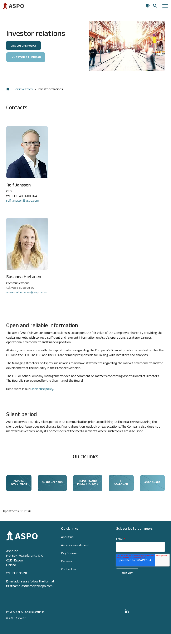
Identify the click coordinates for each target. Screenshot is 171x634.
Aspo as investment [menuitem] (75, 545)
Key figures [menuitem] (69, 553)
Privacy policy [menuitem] (14, 611)
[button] (165, 5)
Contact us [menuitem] (68, 569)
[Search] (155, 5)
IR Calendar (121, 482)
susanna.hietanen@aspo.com (26, 292)
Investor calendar (25, 57)
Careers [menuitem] (66, 561)
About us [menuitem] (67, 537)
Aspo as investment (18, 482)
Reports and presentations (87, 482)
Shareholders (52, 482)
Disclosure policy (41, 389)
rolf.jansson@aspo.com (22, 200)
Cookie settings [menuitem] (34, 611)
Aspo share (152, 482)
